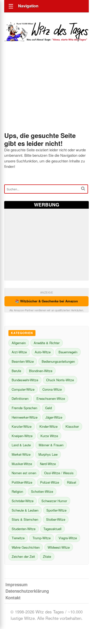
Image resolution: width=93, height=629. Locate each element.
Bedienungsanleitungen (58, 361)
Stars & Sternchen (25, 519)
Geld (48, 407)
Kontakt (13, 598)
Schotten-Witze (42, 491)
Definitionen (20, 398)
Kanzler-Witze (21, 426)
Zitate (47, 556)
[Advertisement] (46, 93)
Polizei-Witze (49, 482)
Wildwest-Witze (59, 547)
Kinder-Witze (48, 426)
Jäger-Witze (53, 417)
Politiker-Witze (22, 482)
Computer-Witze (23, 389)
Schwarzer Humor (54, 500)
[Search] (83, 188)
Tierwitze (18, 538)
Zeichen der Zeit (23, 556)
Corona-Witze (52, 389)
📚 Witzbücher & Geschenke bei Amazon (46, 301)
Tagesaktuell (52, 528)
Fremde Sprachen (24, 407)
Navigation (28, 6)
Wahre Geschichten (26, 547)
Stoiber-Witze (55, 519)
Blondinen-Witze (40, 370)
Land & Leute (21, 445)
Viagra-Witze (68, 538)
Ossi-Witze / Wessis (59, 473)
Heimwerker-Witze (24, 417)
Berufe (16, 370)
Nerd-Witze (48, 463)
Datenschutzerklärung (27, 591)
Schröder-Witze (22, 500)
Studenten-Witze (23, 528)
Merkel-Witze (21, 454)
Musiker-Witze (22, 463)
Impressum (16, 584)
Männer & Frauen (51, 445)
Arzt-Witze (19, 352)
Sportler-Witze (56, 510)
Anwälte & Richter (47, 342)
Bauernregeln (68, 352)
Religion (17, 491)
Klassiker (72, 426)
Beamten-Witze (23, 361)
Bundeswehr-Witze (25, 380)
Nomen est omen (24, 473)
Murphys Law (48, 454)
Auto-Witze (43, 352)
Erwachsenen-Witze (50, 398)
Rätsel (71, 482)
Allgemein (19, 342)
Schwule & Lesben (25, 510)
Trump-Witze (41, 538)
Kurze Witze (49, 435)
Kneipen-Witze (22, 435)
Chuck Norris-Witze (60, 380)
